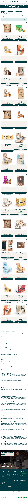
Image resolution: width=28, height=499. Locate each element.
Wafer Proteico (21, 78)
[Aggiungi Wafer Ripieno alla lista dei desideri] (13, 196)
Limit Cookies (24, 497)
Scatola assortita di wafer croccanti (21, 317)
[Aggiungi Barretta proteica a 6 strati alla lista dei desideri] (26, 109)
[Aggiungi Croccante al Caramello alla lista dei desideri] (26, 262)
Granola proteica (20, 187)
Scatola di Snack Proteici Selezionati (7, 252)
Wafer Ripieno (7, 209)
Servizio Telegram (22, 477)
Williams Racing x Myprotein (22, 483)
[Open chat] (11, 466)
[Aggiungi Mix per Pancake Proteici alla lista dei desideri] (26, 44)
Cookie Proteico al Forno (7, 100)
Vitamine (8, 483)
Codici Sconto (21, 475)
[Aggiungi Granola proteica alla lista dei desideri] (26, 174)
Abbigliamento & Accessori (9, 475)
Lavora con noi (15, 485)
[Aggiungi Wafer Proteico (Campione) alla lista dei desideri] (13, 131)
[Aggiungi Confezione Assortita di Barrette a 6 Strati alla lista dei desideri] (26, 196)
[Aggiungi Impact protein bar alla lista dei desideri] (26, 131)
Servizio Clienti (3, 473)
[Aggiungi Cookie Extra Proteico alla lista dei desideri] (13, 65)
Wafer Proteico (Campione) (7, 144)
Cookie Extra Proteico (7, 78)
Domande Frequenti (3, 476)
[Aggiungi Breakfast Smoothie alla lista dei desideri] (26, 153)
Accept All (20, 497)
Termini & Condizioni (15, 480)
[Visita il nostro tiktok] (4, 466)
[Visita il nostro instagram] (1, 466)
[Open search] (3, 1)
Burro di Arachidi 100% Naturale (7, 35)
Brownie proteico (7, 295)
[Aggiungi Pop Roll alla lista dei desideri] (26, 218)
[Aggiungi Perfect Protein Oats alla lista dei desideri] (13, 304)
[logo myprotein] (14, 1)
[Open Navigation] (1, 1)
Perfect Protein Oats (7, 317)
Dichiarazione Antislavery (14, 477)
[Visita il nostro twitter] (8, 466)
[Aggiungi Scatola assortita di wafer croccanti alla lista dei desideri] (26, 304)
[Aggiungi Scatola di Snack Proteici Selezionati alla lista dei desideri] (13, 239)
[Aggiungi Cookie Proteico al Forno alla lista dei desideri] (13, 87)
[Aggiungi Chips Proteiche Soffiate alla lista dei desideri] (26, 22)
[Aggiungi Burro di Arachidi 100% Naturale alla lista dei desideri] (13, 22)
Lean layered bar (20, 295)
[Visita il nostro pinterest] (9, 466)
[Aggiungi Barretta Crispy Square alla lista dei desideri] (13, 262)
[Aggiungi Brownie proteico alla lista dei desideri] (13, 282)
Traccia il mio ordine (3, 483)
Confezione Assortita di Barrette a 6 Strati (20, 209)
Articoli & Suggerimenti (8, 478)
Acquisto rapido (7, 40)
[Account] (25, 1)
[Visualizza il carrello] (26, 1)
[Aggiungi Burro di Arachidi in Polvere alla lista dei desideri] (26, 87)
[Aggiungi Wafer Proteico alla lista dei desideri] (26, 65)
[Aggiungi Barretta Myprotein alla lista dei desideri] (13, 174)
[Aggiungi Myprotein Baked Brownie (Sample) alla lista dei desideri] (26, 239)
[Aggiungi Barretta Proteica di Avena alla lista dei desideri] (13, 44)
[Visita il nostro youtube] (6, 466)
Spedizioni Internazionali (3, 480)
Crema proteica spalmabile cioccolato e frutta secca (7, 122)
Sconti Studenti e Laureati (23, 480)
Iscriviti (3, 454)
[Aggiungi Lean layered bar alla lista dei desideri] (26, 282)
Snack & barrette (9, 481)
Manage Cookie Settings (3, 497)
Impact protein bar (20, 144)
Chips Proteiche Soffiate (20, 35)
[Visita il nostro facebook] (3, 466)
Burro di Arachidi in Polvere (20, 100)
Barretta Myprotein (7, 187)
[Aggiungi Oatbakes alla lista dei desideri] (13, 153)
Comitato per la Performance (15, 487)
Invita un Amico (22, 473)
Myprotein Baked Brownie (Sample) (20, 252)
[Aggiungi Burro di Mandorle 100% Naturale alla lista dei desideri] (13, 218)
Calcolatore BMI (9, 486)
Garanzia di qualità (15, 474)
